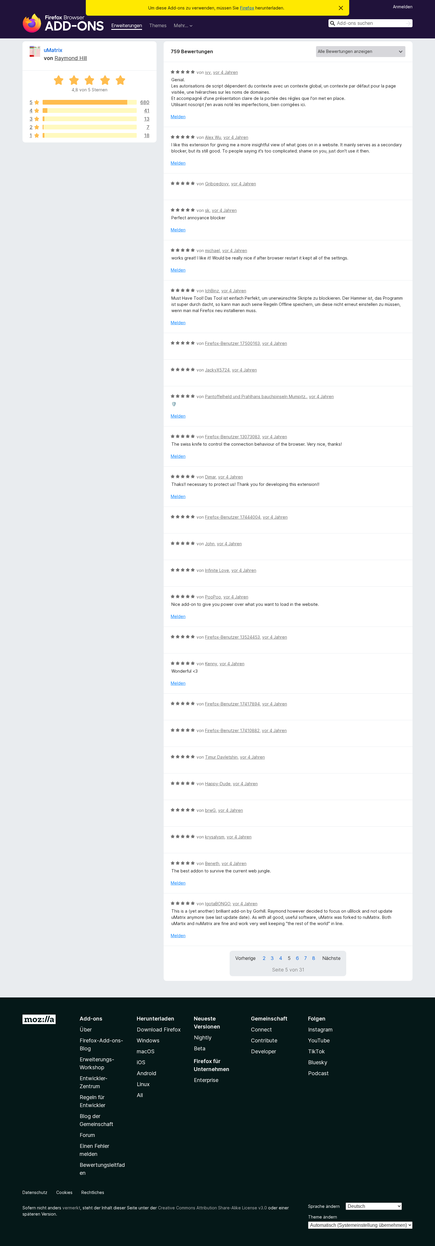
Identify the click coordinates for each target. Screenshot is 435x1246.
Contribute (264, 1040)
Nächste (331, 958)
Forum (87, 1135)
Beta (199, 1048)
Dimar (210, 476)
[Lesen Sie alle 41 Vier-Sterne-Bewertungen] (90, 110)
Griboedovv (217, 183)
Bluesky (317, 1062)
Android (146, 1073)
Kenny (211, 663)
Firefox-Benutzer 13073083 (232, 436)
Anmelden (403, 6)
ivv (208, 72)
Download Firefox (159, 1029)
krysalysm (214, 836)
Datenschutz (34, 1192)
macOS (145, 1051)
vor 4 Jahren (225, 72)
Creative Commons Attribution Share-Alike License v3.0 (212, 1207)
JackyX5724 (217, 369)
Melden (178, 116)
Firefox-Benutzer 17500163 (232, 343)
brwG (210, 810)
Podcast (318, 1073)
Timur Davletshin (221, 757)
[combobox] (370, 23)
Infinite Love (217, 570)
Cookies (64, 1192)
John (210, 543)
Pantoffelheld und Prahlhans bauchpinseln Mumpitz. (256, 396)
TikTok (316, 1051)
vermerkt (71, 1207)
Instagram (320, 1029)
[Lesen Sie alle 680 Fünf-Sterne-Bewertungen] (90, 102)
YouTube (319, 1040)
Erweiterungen (126, 25)
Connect (261, 1029)
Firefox (247, 7)
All (140, 1095)
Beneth (212, 863)
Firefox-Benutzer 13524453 (232, 637)
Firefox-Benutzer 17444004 (232, 517)
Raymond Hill (70, 58)
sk (207, 210)
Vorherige (245, 958)
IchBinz (212, 290)
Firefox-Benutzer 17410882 (232, 730)
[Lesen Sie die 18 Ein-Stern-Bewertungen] (90, 135)
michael (212, 250)
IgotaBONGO (217, 903)
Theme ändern (322, 1216)
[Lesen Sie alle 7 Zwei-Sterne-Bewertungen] (90, 127)
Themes (158, 25)
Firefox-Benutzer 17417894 (232, 703)
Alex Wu (213, 137)
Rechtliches (92, 1192)
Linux (143, 1084)
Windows (148, 1040)
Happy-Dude (218, 783)
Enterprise (206, 1080)
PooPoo (213, 596)
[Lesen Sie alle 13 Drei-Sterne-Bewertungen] (90, 118)
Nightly (203, 1037)
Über (86, 1029)
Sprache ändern (324, 1206)
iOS (141, 1062)
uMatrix (53, 50)
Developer (263, 1051)
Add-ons (91, 1018)
